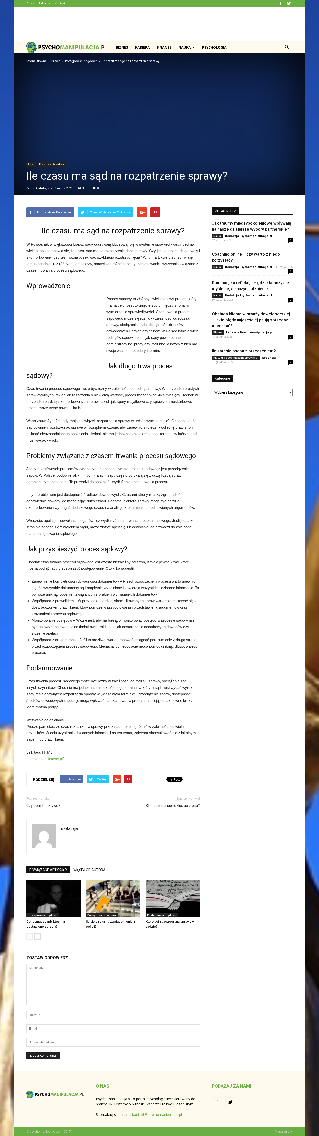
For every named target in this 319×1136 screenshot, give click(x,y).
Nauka (184, 47)
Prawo (31, 164)
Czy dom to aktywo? (43, 805)
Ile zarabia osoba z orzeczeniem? (244, 350)
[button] (287, 47)
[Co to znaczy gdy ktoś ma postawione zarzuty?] (53, 898)
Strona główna (36, 61)
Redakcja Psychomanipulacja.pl (248, 236)
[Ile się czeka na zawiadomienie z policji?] (113, 898)
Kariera (142, 47)
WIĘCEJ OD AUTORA (89, 870)
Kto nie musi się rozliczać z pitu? (173, 805)
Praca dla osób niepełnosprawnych (235, 357)
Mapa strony (284, 1131)
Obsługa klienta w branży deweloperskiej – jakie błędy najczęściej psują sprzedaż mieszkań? (251, 319)
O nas (30, 3)
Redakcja (42, 188)
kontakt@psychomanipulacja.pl (157, 1114)
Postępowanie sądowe (51, 164)
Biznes (122, 47)
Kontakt (60, 3)
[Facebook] (280, 3)
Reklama (44, 3)
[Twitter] (289, 3)
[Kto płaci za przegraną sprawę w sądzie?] (173, 898)
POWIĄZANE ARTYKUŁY (48, 870)
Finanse (164, 47)
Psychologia (214, 47)
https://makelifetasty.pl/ (45, 759)
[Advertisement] (159, 24)
